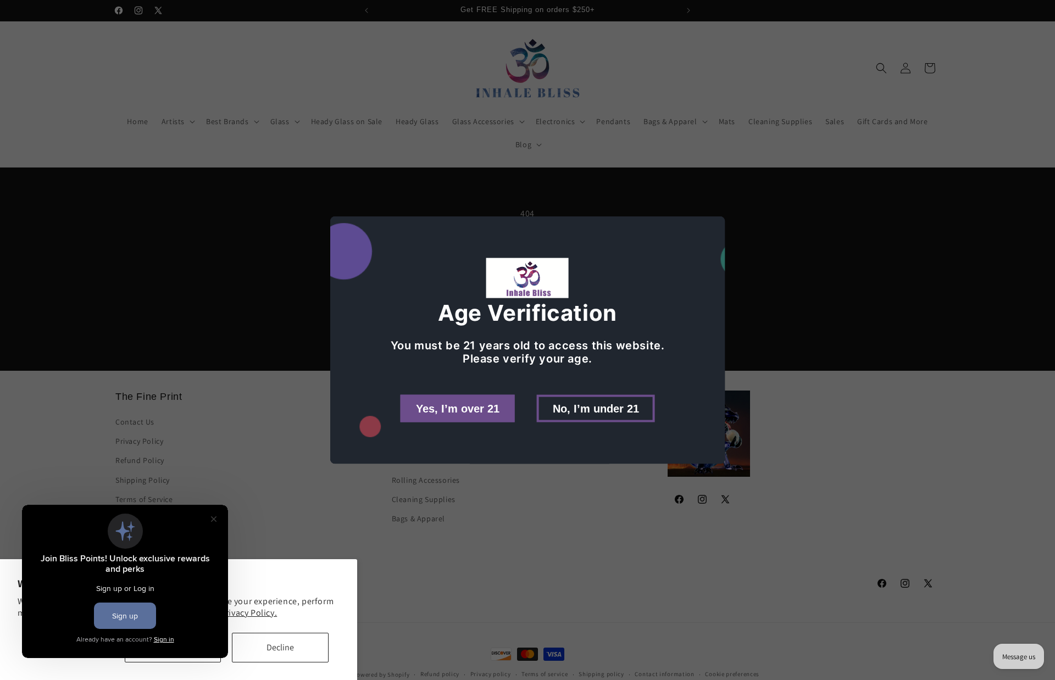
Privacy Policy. (248, 612)
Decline (280, 647)
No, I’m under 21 (596, 408)
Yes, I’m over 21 (457, 408)
